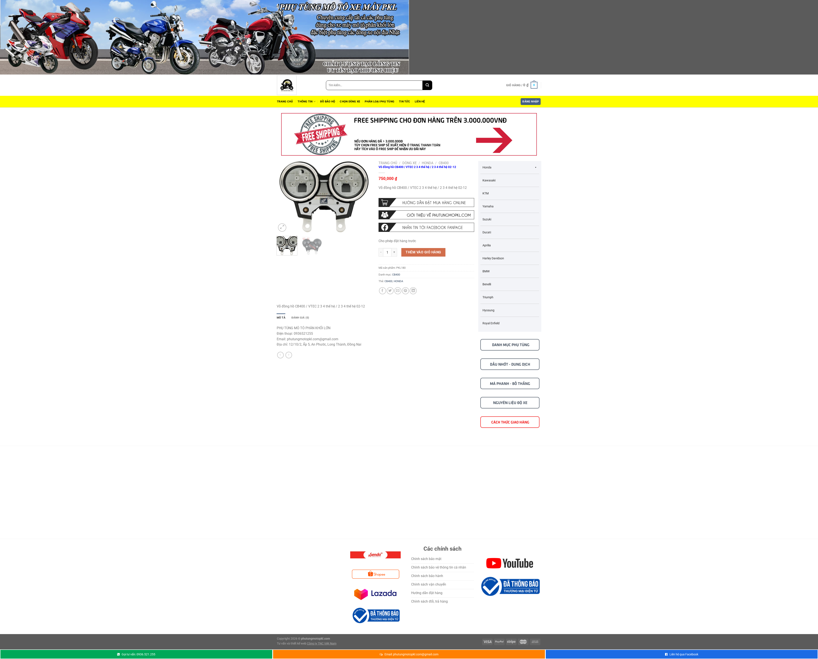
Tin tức (404, 101)
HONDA (398, 281)
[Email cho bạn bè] (397, 290)
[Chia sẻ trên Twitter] (390, 290)
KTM (485, 193)
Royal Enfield (491, 323)
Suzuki (486, 219)
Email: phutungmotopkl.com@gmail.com (411, 654)
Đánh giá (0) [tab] (300, 317)
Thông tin (305, 101)
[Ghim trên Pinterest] (405, 290)
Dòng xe (409, 163)
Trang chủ (285, 101)
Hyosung (488, 310)
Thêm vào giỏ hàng (423, 252)
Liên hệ (420, 101)
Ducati (486, 232)
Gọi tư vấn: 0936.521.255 (138, 654)
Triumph (487, 297)
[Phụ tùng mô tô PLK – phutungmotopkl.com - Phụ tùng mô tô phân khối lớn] (298, 85)
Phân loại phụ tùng (379, 101)
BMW (486, 271)
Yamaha (488, 206)
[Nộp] (427, 85)
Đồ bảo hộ (327, 101)
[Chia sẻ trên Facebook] (382, 290)
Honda (427, 163)
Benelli (486, 284)
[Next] (365, 197)
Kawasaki (488, 180)
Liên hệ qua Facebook (684, 654)
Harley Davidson (493, 258)
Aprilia (486, 245)
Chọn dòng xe (350, 101)
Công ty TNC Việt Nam (321, 643)
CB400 (444, 163)
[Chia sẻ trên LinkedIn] (413, 290)
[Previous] (284, 197)
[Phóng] (282, 227)
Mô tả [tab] (281, 317)
